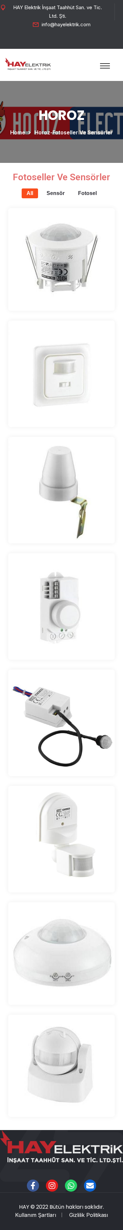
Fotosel (87, 193)
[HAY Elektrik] (28, 63)
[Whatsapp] (71, 1186)
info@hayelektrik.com (66, 24)
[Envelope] (90, 1186)
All (30, 193)
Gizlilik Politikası (88, 1215)
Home (19, 132)
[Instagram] (52, 1186)
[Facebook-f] (33, 1186)
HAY (24, 1207)
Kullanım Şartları (35, 1215)
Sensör (56, 193)
